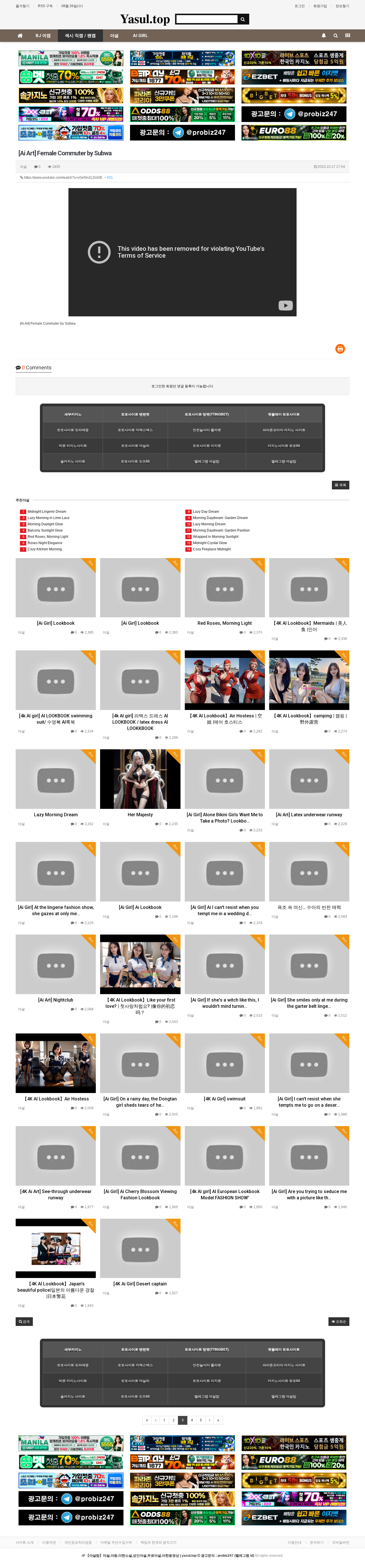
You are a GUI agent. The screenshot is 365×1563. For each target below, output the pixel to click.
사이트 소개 (25, 1542)
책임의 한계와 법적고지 (159, 1542)
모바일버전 (340, 1542)
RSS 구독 (45, 6)
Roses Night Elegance (43, 543)
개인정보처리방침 (78, 1542)
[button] (340, 485)
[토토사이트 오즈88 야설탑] (182, 114)
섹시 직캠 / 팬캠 (80, 35)
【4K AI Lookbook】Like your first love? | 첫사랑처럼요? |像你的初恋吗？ (140, 1006)
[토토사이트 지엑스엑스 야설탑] (71, 114)
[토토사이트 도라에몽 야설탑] (71, 133)
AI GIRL (140, 35)
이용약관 (49, 1542)
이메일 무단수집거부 (116, 1542)
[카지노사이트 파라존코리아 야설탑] (182, 95)
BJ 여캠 (43, 35)
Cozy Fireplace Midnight (209, 549)
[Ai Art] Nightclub (55, 1000)
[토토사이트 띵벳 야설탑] (71, 77)
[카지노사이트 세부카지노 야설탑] (182, 58)
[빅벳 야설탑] (294, 95)
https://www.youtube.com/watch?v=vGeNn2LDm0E (68, 178)
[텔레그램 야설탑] (294, 114)
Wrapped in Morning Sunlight (212, 537)
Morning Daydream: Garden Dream (218, 518)
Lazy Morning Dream (206, 524)
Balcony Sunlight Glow (43, 530)
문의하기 (317, 1542)
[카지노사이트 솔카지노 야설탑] (71, 95)
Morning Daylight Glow (43, 524)
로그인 (300, 6)
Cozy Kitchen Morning (42, 549)
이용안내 (294, 1542)
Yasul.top (145, 18)
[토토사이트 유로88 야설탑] (294, 133)
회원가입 (320, 6)
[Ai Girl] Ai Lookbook (140, 907)
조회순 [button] (340, 1322)
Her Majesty (140, 814)
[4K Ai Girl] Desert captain (140, 1284)
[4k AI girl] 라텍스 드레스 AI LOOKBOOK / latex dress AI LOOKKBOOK (140, 722)
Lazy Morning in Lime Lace (46, 518)
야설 (114, 35)
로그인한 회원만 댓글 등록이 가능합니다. (182, 386)
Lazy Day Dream (203, 512)
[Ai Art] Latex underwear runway (309, 814)
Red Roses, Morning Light (45, 537)
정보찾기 (342, 6)
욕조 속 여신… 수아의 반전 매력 (309, 907)
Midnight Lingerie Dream (44, 512)
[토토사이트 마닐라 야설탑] (71, 58)
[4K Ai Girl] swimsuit (225, 1099)
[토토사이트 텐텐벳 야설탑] (294, 58)
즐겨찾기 (22, 6)
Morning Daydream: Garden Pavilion (218, 530)
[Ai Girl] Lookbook (55, 623)
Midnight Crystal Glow (207, 543)
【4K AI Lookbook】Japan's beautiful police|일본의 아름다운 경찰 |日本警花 (55, 1290)
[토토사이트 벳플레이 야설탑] (182, 77)
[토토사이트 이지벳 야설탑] (294, 77)
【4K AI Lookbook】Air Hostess (56, 1099)
